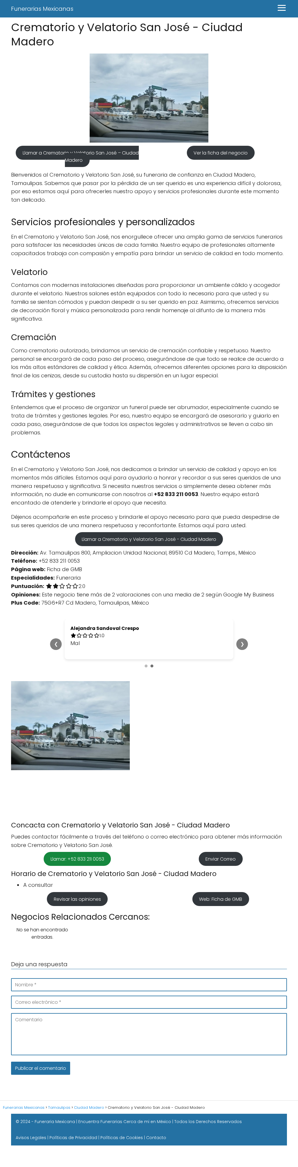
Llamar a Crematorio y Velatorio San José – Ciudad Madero (81, 157)
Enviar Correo (220, 859)
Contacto (156, 1138)
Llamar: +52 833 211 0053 (77, 859)
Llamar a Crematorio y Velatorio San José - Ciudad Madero (149, 539)
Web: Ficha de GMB (220, 899)
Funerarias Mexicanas (42, 9)
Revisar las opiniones (77, 899)
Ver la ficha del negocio (221, 153)
